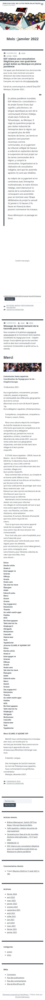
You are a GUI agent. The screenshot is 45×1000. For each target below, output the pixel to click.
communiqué (11, 781)
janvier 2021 (12, 932)
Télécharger (10, 299)
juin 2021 (10, 919)
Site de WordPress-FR (16, 984)
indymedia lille (32, 81)
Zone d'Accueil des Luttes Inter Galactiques (22, 3)
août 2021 (11, 913)
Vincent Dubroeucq (22, 997)
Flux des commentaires (16, 981)
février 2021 (12, 929)
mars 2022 (11, 900)
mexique (18, 305)
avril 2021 (11, 923)
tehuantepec (11, 307)
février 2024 (12, 894)
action (9, 56)
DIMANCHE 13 (13, 843)
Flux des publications (15, 978)
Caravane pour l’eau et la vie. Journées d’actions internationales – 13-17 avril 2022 (22, 837)
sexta (18, 781)
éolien (11, 305)
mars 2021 (11, 926)
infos (15, 56)
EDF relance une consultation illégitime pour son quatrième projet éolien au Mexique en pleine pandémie (22, 62)
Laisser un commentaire (15, 310)
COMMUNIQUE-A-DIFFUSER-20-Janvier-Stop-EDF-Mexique (22, 296)
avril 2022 (11, 897)
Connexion (11, 974)
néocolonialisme (27, 305)
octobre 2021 (12, 907)
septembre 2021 (13, 910)
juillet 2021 (11, 916)
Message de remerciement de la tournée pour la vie (20, 327)
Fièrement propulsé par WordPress (16, 995)
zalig (23, 53)
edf (7, 305)
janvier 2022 (12, 904)
